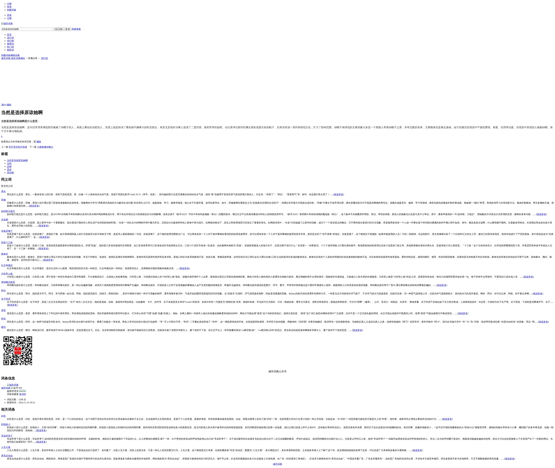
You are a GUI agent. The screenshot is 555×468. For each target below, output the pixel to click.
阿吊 (3, 318)
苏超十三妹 (7, 242)
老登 (3, 310)
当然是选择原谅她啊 (17, 160)
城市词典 (5, 388)
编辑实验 (15, 55)
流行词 (10, 37)
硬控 (3, 327)
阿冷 (3, 290)
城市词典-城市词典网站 (13, 58)
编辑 (9, 104)
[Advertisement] (277, 81)
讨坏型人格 (7, 273)
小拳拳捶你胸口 (45, 147)
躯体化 (4, 254)
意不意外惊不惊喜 (18, 147)
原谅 (9, 169)
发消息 (22, 394)
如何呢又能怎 (8, 211)
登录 (9, 6)
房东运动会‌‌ (7, 455)
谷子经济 (5, 299)
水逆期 (4, 219)
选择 (9, 166)
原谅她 (10, 172)
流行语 (44, 58)
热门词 (10, 47)
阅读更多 (338, 194)
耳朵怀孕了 (7, 436)
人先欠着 (5, 447)
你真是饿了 (7, 231)
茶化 (3, 191)
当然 (9, 163)
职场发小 (5, 424)
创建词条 (11, 10)
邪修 (3, 200)
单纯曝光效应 (8, 282)
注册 (9, 3)
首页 (9, 34)
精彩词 (10, 50)
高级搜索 (76, 29)
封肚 (3, 416)
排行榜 (10, 41)
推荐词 (10, 44)
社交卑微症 (7, 265)
